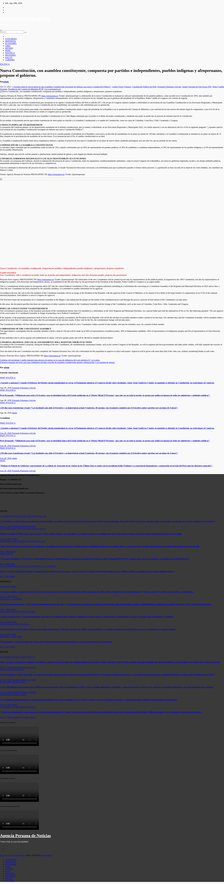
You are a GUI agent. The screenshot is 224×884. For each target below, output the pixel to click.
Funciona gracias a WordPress (12, 855)
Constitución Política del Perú (144, 87)
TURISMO (10, 60)
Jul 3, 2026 (4, 576)
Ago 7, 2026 (5, 609)
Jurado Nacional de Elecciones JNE (196, 87)
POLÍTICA (10, 53)
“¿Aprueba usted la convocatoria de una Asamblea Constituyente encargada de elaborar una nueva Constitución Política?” (61, 87)
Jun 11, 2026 (5, 634)
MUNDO (9, 48)
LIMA (7, 46)
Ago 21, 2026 (5, 597)
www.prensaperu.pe (52, 89)
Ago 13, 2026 (5, 539)
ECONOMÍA (11, 43)
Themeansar (46, 855)
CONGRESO (11, 39)
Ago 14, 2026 (5, 717)
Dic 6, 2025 (5, 647)
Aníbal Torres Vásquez (121, 87)
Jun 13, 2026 (5, 622)
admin (6, 82)
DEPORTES (10, 41)
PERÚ (8, 50)
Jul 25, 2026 (5, 551)
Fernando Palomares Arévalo (169, 87)
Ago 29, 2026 (5, 433)
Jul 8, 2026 (4, 564)
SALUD (8, 57)
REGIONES (10, 55)
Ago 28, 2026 (5, 446)
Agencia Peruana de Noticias (25, 18)
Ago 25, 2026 (5, 680)
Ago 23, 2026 (5, 692)
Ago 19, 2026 (5, 705)
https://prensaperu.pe (49, 96)
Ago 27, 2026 (5, 526)
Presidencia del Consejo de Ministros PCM (25, 89)
